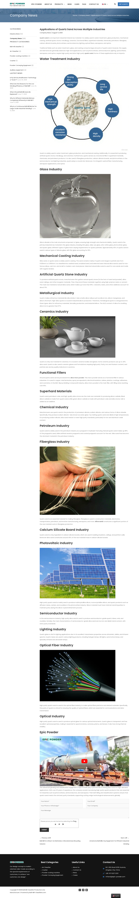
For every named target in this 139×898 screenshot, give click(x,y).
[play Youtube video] (84, 761)
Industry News (15, 34)
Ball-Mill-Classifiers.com (37, 892)
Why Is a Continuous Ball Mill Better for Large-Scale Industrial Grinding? (23, 107)
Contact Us (77, 870)
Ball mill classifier (15, 47)
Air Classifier (14, 51)
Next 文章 (109, 841)
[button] (64, 4)
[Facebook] (80, 890)
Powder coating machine (19, 56)
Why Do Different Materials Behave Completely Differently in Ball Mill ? (22, 99)
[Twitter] (83, 890)
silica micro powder (77, 378)
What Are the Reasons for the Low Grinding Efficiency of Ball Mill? (22, 85)
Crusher (12, 61)
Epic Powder (49, 732)
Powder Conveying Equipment (20, 65)
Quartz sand (44, 38)
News (75, 873)
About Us (76, 867)
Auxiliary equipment (17, 70)
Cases (75, 875)
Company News (16, 38)
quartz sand (89, 53)
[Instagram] (86, 890)
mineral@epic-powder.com (115, 877)
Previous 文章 (60, 841)
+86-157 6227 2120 (111, 873)
